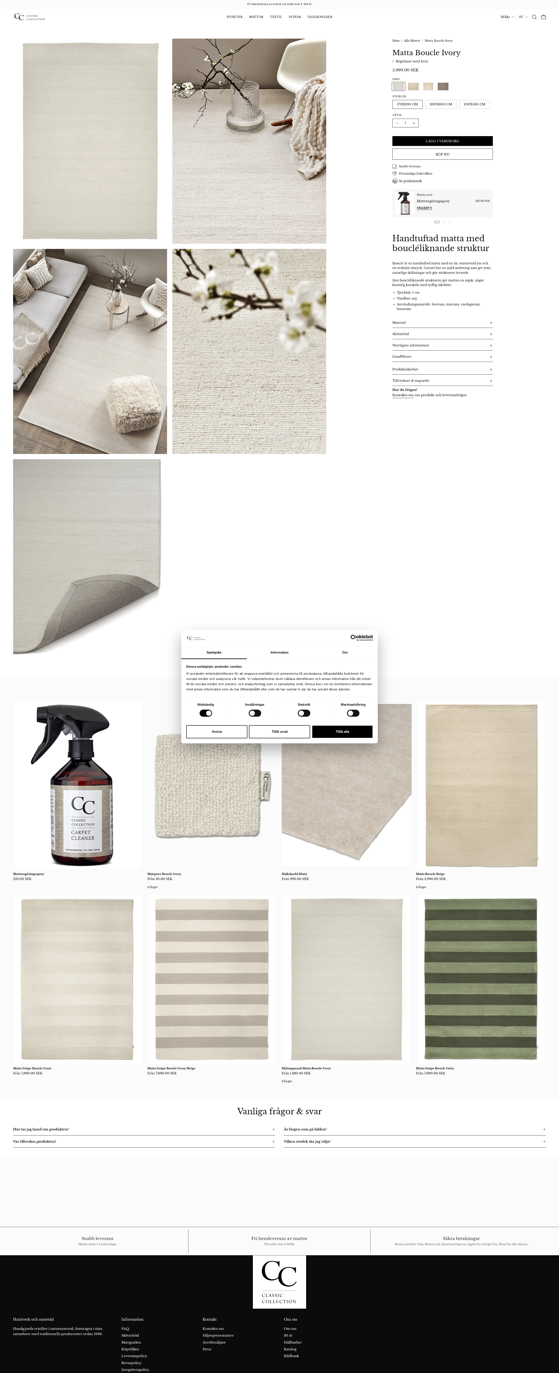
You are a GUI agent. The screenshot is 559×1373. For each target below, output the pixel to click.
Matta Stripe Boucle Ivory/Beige (171, 1068)
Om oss (290, 1319)
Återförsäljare (214, 1342)
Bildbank (291, 1356)
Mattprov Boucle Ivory (164, 874)
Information (132, 1319)
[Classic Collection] (35, 17)
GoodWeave (401, 357)
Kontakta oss (403, 395)
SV (521, 17)
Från (159, 878)
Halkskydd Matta (294, 874)
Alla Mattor (412, 41)
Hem (396, 41)
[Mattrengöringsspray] (404, 203)
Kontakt (210, 1319)
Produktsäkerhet (405, 369)
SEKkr (505, 17)
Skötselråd (400, 334)
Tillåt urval (280, 731)
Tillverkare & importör (410, 381)
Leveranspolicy (134, 1356)
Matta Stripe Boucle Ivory (32, 1068)
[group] (279, 4)
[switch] (255, 713)
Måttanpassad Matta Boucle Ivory (306, 1068)
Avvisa (217, 731)
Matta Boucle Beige (430, 874)
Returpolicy (131, 1363)
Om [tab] (345, 652)
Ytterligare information (410, 345)
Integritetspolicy (135, 1370)
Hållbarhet (293, 1342)
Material (399, 323)
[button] (534, 17)
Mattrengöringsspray (433, 201)
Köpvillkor (130, 1349)
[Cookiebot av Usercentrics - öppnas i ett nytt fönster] (354, 638)
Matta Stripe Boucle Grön (435, 1068)
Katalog (290, 1349)
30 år (288, 1335)
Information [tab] (279, 652)
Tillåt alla (342, 731)
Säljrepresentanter (218, 1335)
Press (207, 1349)
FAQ (125, 1329)
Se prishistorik (410, 181)
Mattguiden (131, 1342)
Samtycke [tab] (214, 652)
